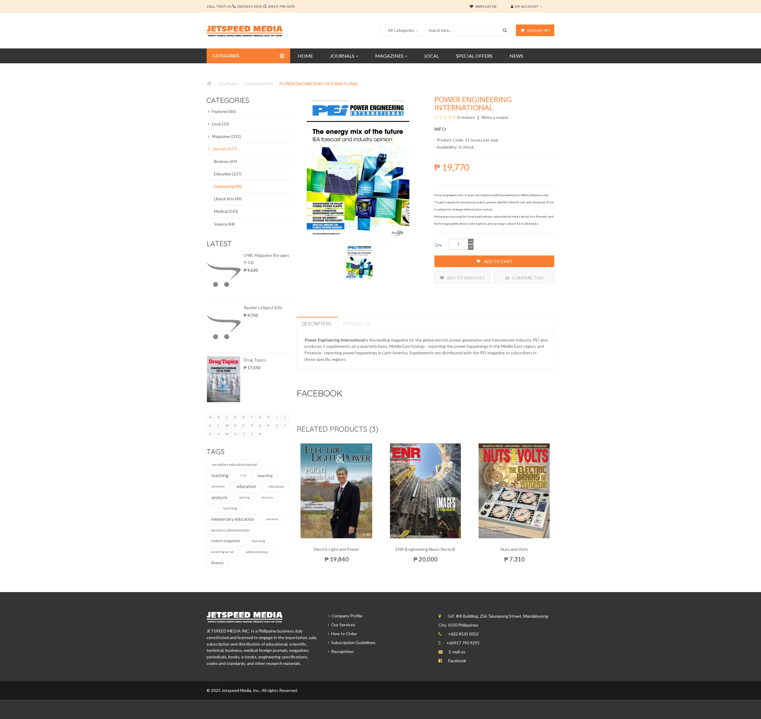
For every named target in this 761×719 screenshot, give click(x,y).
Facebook (457, 660)
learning (265, 475)
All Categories (401, 30)
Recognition (341, 651)
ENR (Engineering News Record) (425, 549)
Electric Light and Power (336, 549)
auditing (244, 497)
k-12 (243, 475)
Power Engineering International (319, 83)
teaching (220, 475)
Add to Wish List (465, 277)
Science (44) (224, 224)
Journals (228, 83)
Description (316, 324)
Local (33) (220, 124)
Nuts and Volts (514, 549)
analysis (219, 497)
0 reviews (466, 117)
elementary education (232, 519)
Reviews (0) (356, 324)
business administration (230, 530)
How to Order (343, 633)
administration (257, 552)
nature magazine (225, 540)
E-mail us (457, 651)
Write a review (494, 117)
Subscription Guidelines (352, 642)
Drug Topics (255, 359)
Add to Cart (497, 261)
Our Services (342, 624)
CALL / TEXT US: (251, 6)
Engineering (259, 83)
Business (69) (225, 161)
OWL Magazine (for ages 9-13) (266, 259)
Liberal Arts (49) (228, 198)
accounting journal (222, 551)
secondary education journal (234, 464)
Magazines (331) (226, 136)
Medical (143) (226, 211)
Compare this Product (527, 279)
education (218, 486)
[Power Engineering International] (360, 261)
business (267, 497)
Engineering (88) (228, 186)
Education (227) (228, 174)
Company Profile (346, 615)
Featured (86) (223, 111)
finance (217, 562)
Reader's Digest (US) (263, 307)
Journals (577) (224, 149)
